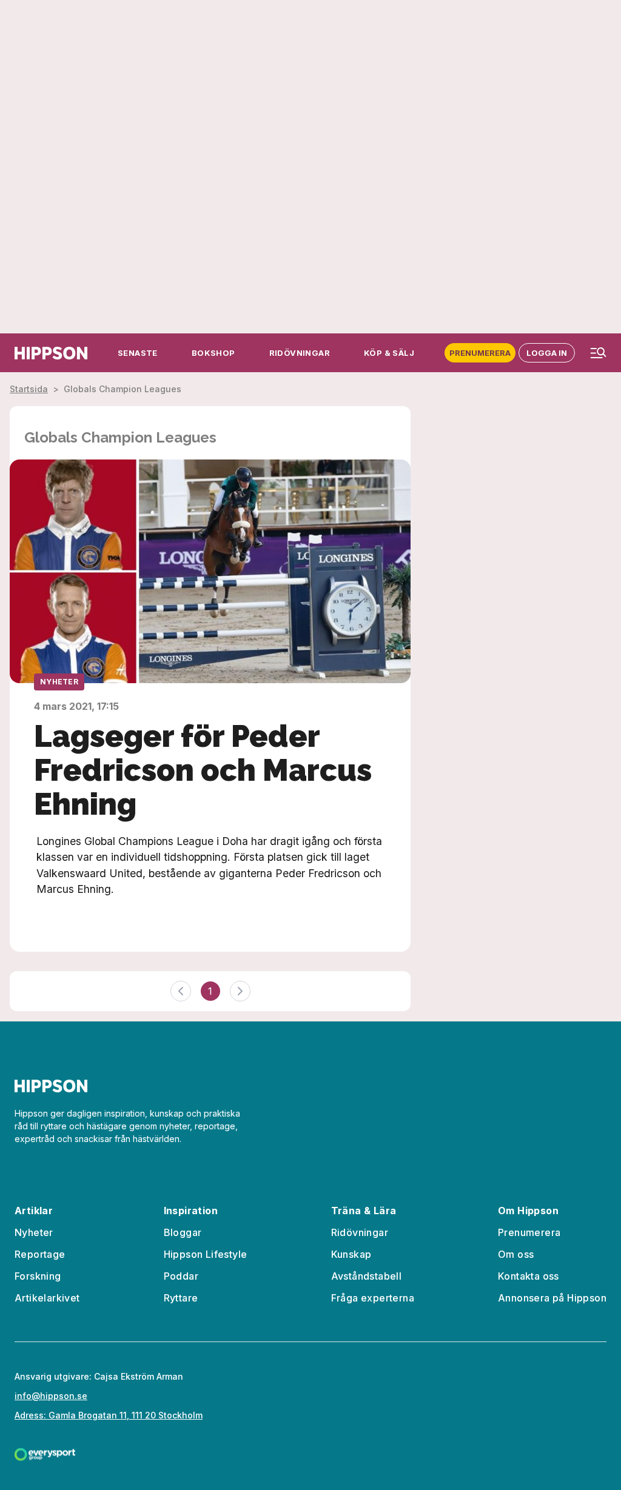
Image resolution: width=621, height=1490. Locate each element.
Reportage (40, 1254)
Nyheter (59, 681)
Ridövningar (359, 1232)
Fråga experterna (372, 1298)
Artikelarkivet (47, 1298)
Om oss (516, 1254)
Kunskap (351, 1254)
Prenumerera (480, 353)
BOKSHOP (213, 353)
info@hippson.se (51, 1396)
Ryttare (181, 1298)
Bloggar (183, 1232)
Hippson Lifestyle (205, 1254)
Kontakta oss (528, 1276)
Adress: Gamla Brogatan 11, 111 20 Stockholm (109, 1415)
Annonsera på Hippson (552, 1298)
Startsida (29, 389)
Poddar (181, 1276)
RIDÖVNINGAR (299, 353)
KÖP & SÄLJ (389, 353)
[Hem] (51, 353)
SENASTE (138, 353)
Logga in (546, 353)
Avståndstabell (366, 1276)
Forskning (38, 1276)
